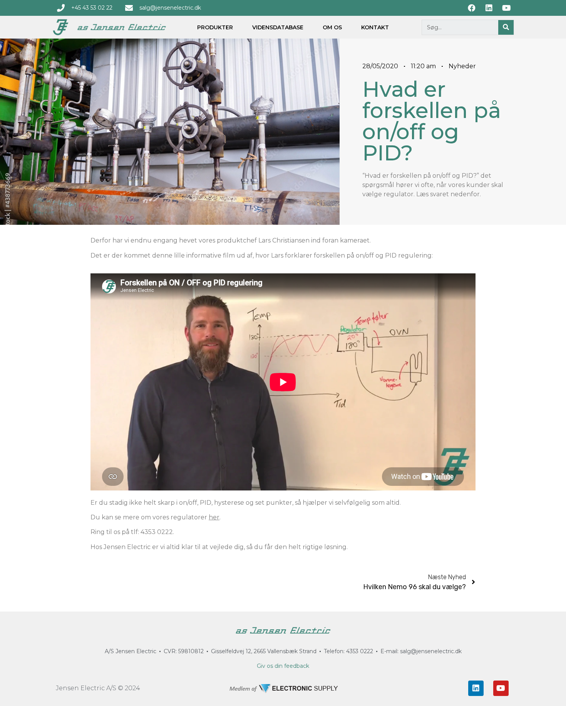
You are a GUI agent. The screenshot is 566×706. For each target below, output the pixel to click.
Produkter (215, 27)
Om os (332, 27)
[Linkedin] (476, 688)
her (214, 517)
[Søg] (506, 27)
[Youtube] (501, 688)
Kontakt (375, 27)
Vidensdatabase (277, 27)
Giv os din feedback (283, 665)
